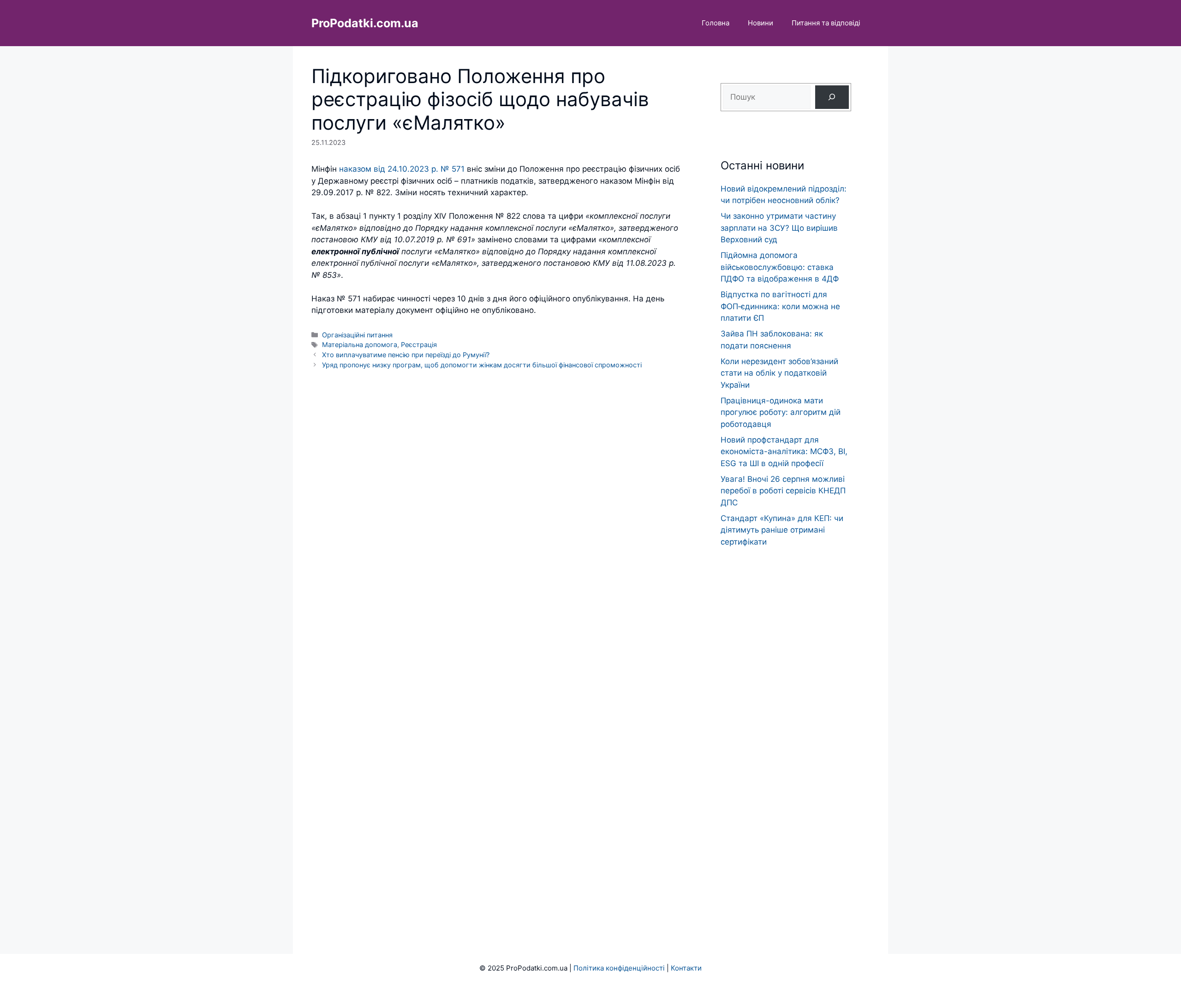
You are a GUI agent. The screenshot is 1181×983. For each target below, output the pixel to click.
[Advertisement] (786, 732)
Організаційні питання (357, 335)
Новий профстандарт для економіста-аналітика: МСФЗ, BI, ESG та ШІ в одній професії (784, 451)
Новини (760, 22)
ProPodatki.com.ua (364, 23)
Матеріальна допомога (359, 344)
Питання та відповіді (826, 22)
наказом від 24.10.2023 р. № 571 (402, 169)
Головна (715, 22)
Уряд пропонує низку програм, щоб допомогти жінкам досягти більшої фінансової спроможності (482, 365)
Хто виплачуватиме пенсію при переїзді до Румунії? (405, 355)
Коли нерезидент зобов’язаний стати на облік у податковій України (779, 373)
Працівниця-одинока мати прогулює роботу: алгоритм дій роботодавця (781, 412)
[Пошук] (832, 97)
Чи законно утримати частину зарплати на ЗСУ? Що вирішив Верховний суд (779, 227)
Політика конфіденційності (619, 968)
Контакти (686, 968)
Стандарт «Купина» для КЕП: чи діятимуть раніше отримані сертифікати (782, 530)
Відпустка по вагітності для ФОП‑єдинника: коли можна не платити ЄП (780, 306)
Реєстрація (419, 344)
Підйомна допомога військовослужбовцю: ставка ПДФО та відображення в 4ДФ (780, 267)
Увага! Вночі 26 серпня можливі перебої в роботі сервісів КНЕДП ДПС (783, 490)
